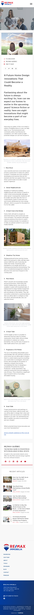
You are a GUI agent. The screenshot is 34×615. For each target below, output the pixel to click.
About (5, 560)
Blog (5, 569)
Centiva (20, 612)
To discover (10, 59)
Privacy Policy (13, 609)
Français (6, 575)
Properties (6, 554)
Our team (6, 557)
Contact (6, 572)
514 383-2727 (10, 590)
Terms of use (21, 609)
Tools (5, 563)
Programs (6, 566)
